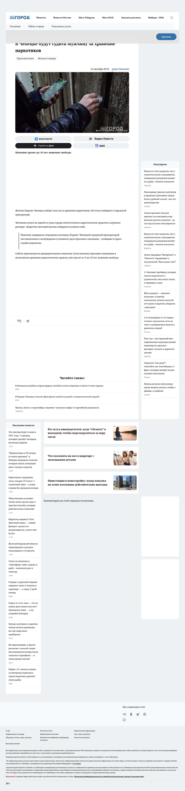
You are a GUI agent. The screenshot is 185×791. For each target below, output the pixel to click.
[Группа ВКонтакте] (43, 139)
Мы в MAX (108, 17)
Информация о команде (15, 734)
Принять (166, 36)
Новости (41, 17)
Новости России (62, 17)
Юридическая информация (84, 731)
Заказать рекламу (131, 17)
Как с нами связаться (82, 734)
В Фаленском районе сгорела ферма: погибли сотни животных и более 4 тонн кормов (59, 387)
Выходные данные (13, 744)
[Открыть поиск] (171, 17)
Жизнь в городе (47, 58)
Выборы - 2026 (156, 17)
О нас (8, 731)
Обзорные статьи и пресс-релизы (18, 737)
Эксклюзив (15, 26)
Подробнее (76, 764)
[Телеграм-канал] (137, 714)
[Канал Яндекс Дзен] (43, 145)
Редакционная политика (49, 734)
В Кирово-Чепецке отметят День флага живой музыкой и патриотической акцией (57, 398)
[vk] (19, 321)
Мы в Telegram (87, 17)
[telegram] (28, 321)
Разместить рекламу (82, 737)
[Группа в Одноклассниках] (131, 714)
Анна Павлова (120, 68)
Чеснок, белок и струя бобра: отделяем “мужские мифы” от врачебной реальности (57, 409)
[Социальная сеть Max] (101, 145)
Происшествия (25, 58)
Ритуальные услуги (61, 26)
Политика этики (46, 731)
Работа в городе (36, 26)
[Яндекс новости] (101, 139)
